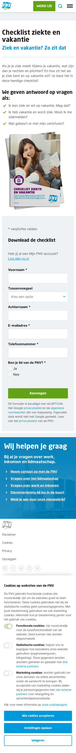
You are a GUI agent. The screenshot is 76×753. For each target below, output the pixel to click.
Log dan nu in (18, 258)
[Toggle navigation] (70, 6)
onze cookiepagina (54, 704)
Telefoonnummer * (23, 344)
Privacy (7, 550)
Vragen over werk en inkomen (35, 485)
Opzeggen (9, 559)
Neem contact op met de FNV (34, 471)
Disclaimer (9, 534)
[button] (64, 297)
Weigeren (38, 740)
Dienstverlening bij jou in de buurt (37, 492)
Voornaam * (17, 270)
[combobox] (38, 297)
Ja (15, 368)
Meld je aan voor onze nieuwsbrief (38, 499)
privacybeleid (33, 408)
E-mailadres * (19, 325)
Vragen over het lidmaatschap (34, 478)
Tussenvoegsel (20, 288)
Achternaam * (19, 307)
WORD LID (44, 6)
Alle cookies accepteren (38, 715)
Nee (16, 374)
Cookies (7, 542)
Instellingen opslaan (38, 728)
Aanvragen (38, 393)
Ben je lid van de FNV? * (27, 362)
